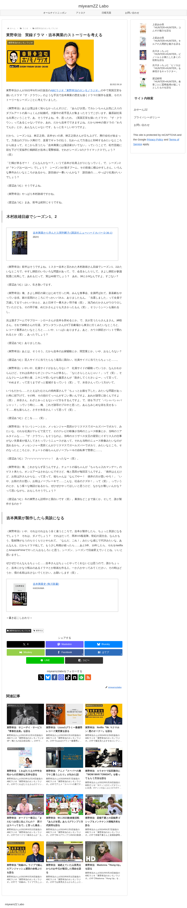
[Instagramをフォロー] (61, 677)
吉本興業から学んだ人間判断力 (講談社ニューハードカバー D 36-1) (72, 232)
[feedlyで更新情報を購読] (81, 677)
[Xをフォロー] (41, 677)
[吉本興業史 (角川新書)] (19, 593)
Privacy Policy (155, 139)
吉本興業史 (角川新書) (46, 584)
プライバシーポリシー (147, 117)
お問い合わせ (142, 125)
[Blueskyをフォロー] (48, 677)
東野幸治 (39, 631)
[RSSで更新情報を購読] (88, 677)
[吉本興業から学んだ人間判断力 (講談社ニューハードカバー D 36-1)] (19, 243)
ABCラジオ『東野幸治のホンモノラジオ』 (76, 90)
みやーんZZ (141, 109)
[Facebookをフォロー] (54, 677)
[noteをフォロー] (75, 677)
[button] (84, 660)
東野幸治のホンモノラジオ (19, 631)
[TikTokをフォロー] (68, 677)
